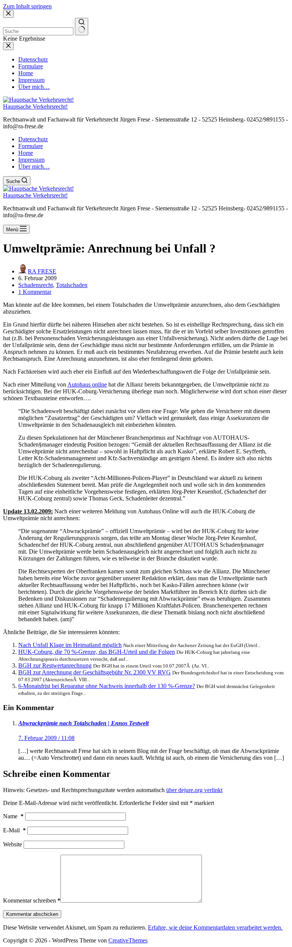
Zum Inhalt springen (27, 6)
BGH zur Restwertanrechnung (55, 665)
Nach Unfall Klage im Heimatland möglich (70, 645)
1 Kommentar (34, 292)
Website (12, 844)
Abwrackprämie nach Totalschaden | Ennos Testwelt (83, 723)
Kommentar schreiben (31, 900)
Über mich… (34, 166)
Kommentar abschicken (32, 914)
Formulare (30, 146)
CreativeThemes (128, 940)
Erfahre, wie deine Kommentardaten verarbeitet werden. (215, 927)
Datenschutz (33, 139)
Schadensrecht (35, 285)
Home (25, 153)
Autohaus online (87, 384)
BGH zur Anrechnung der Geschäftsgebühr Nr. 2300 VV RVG (94, 672)
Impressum (31, 159)
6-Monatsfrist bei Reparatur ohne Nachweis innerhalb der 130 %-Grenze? (106, 686)
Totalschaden (71, 285)
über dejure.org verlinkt (194, 790)
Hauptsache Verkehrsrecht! (35, 106)
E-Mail (14, 830)
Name (13, 816)
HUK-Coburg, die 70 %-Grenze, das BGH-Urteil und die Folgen (96, 652)
